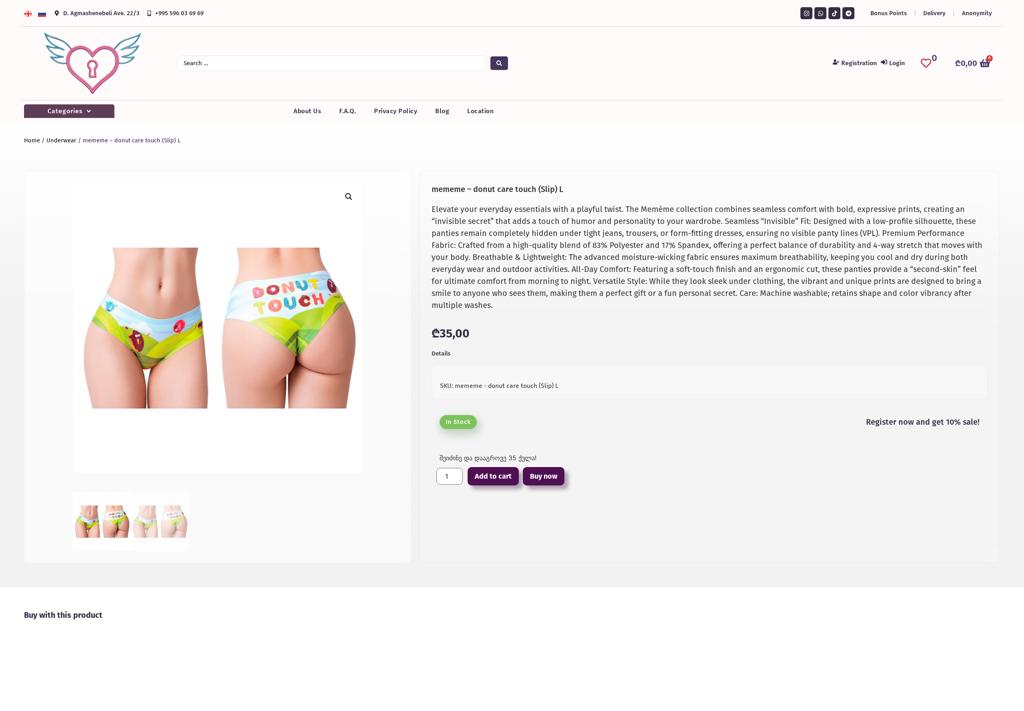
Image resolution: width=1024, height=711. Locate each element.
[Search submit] (499, 63)
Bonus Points (888, 13)
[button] (349, 197)
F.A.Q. (347, 111)
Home (32, 140)
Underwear (61, 140)
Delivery (934, 13)
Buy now (543, 476)
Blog (442, 111)
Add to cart (493, 476)
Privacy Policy (395, 111)
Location (480, 111)
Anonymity (977, 13)
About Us (307, 111)
